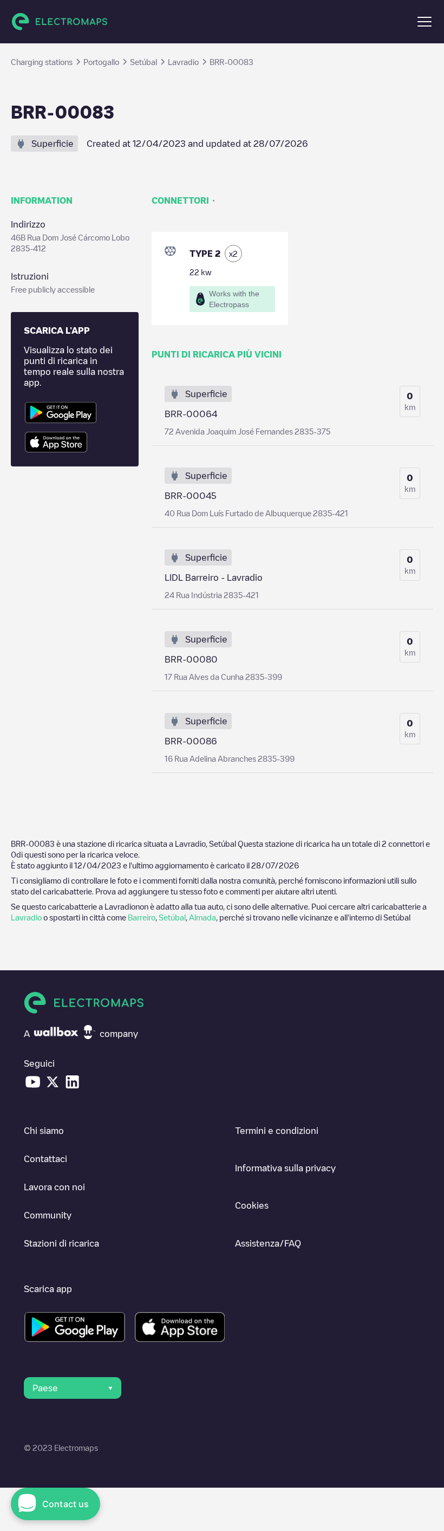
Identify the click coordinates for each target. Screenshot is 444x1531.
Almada (202, 917)
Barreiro (141, 917)
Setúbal (172, 917)
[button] (424, 21)
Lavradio (26, 917)
